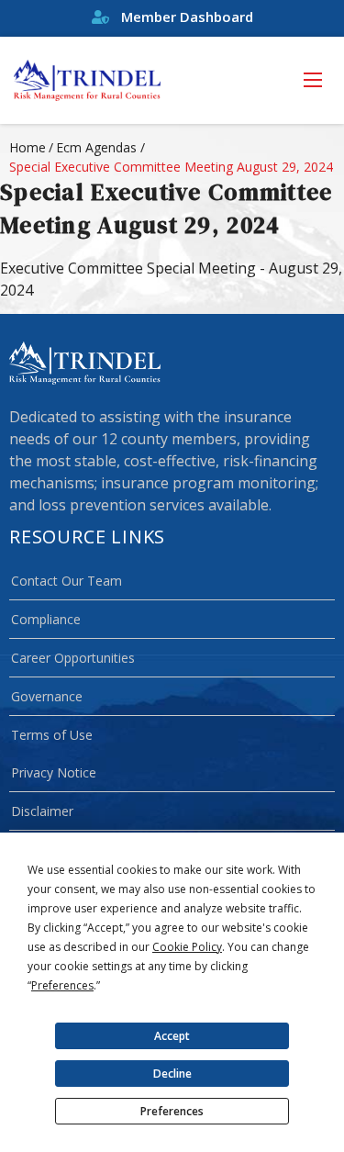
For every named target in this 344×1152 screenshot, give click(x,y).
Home (27, 147)
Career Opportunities (73, 657)
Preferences (172, 1111)
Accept (172, 1036)
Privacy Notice (53, 772)
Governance (47, 696)
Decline (172, 1073)
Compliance (46, 619)
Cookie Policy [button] (187, 947)
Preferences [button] (62, 985)
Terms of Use (52, 735)
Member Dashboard (185, 16)
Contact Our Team (66, 580)
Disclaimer (42, 811)
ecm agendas (96, 147)
